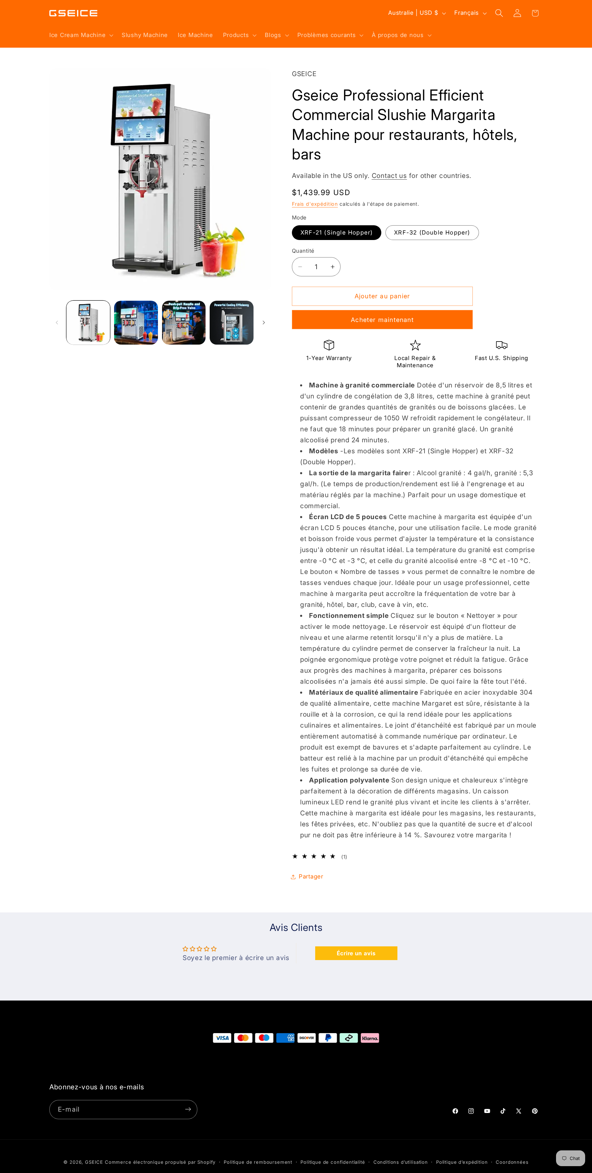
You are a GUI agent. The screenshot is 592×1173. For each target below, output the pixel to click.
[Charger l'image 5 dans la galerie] (231, 322)
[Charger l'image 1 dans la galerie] (88, 322)
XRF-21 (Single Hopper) (336, 232)
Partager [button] (311, 876)
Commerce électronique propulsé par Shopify (160, 1162)
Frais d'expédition (315, 204)
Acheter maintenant (382, 319)
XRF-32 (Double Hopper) (432, 232)
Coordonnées (512, 1162)
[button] (81, 35)
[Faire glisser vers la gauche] (56, 322)
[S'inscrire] (188, 1109)
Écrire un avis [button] (356, 953)
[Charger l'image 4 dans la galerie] (184, 322)
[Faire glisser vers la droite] (263, 322)
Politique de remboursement (258, 1162)
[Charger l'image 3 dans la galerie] (136, 322)
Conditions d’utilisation (400, 1162)
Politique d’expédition (462, 1162)
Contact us (389, 175)
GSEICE (94, 1162)
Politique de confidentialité (332, 1162)
